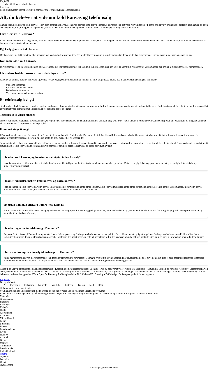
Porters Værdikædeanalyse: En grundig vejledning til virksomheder (115, 271)
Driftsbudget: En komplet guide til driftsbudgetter (129, 274)
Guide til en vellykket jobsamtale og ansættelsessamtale (26, 268)
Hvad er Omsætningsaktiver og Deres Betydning (173, 271)
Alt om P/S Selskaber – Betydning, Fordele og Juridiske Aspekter (156, 268)
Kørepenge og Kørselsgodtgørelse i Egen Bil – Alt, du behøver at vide (89, 268)
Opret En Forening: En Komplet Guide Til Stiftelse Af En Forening (71, 274)
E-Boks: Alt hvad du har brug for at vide (61, 271)
